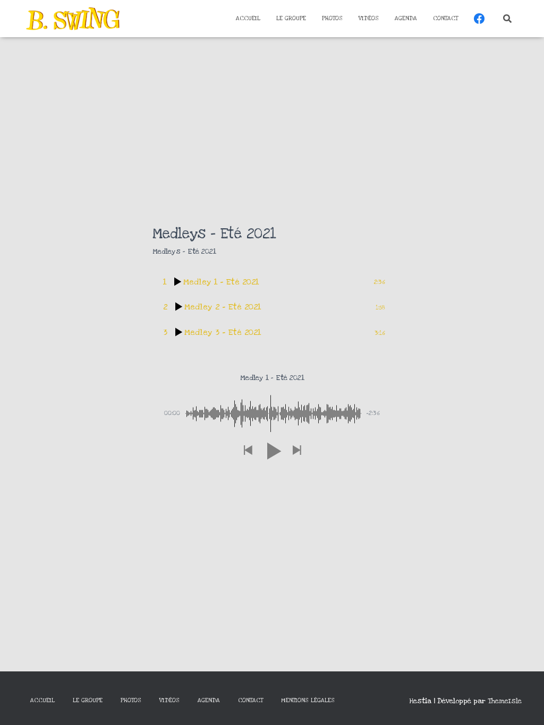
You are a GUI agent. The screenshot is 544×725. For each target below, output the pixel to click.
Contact (445, 18)
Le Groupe (291, 18)
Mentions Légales (308, 700)
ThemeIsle (505, 701)
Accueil (248, 18)
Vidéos (369, 18)
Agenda (406, 18)
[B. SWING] (72, 18)
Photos (332, 18)
